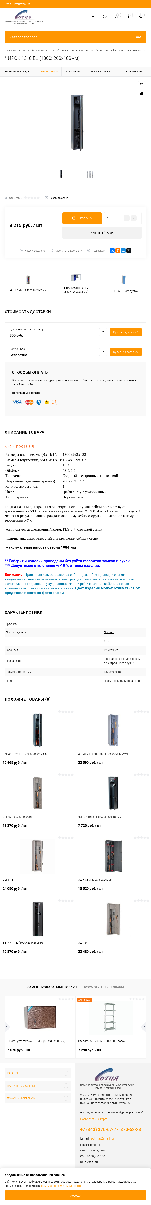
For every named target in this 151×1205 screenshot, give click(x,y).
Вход (8, 4)
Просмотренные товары (103, 987)
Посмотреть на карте (93, 1119)
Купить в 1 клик (101, 232)
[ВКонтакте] (112, 250)
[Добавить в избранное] (141, 84)
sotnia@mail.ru (102, 1138)
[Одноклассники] (117, 250)
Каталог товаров (23, 37)
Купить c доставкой (126, 332)
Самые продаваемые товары (52, 987)
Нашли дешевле (34, 250)
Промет (109, 632)
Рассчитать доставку (68, 250)
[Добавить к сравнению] (141, 93)
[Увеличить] (75, 123)
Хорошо (75, 1195)
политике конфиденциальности (60, 1185)
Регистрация (22, 4)
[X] (128, 250)
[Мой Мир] (123, 250)
